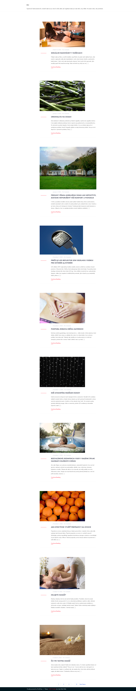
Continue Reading (55, 67)
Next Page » (83, 684)
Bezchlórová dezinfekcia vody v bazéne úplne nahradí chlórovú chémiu (73, 459)
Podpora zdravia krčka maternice (67, 329)
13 (76, 684)
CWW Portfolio (52, 689)
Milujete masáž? (58, 595)
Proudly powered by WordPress (34, 689)
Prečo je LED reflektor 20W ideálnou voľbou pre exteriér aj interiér (72, 261)
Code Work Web (62, 689)
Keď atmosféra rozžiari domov (65, 393)
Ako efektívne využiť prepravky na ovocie (71, 527)
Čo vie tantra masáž (60, 661)
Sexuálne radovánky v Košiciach (66, 53)
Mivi (28, 5)
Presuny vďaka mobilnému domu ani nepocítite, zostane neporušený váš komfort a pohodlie (73, 196)
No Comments (65, 50)
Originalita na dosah (61, 117)
